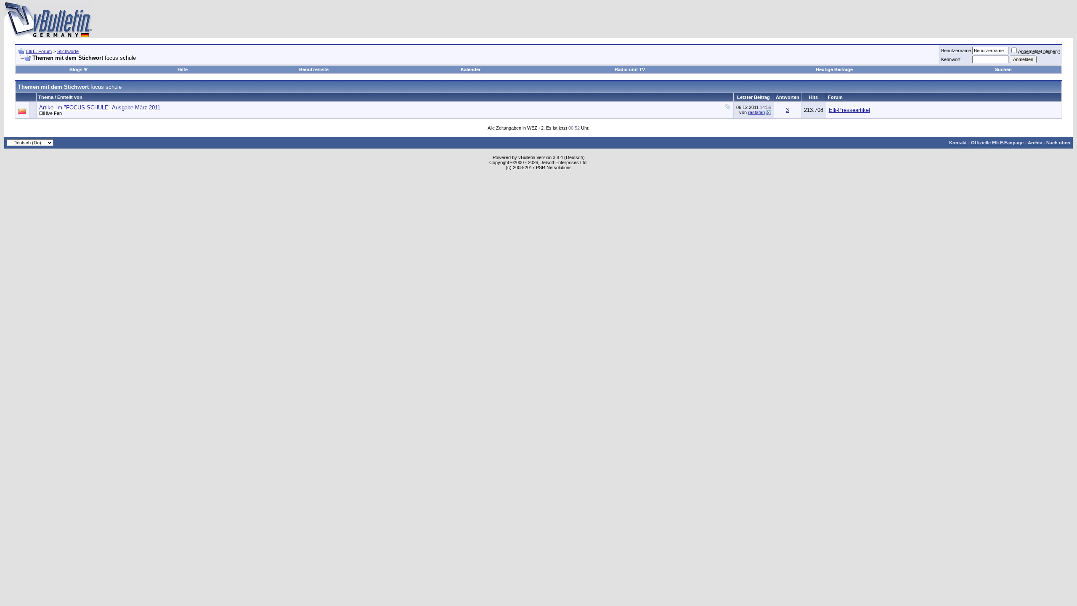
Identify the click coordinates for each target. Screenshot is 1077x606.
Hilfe (183, 69)
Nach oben (1058, 142)
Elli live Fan (50, 113)
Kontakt (958, 142)
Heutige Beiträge (834, 69)
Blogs (75, 69)
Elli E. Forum (39, 51)
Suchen (1003, 69)
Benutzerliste (314, 69)
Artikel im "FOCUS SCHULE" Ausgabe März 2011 (99, 107)
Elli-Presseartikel (849, 110)
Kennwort (950, 59)
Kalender (470, 69)
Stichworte (68, 51)
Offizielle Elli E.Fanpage (997, 142)
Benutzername (956, 50)
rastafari (756, 112)
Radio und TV (630, 69)
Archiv (1035, 142)
